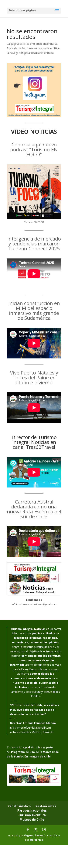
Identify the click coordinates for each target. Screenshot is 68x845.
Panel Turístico (19, 806)
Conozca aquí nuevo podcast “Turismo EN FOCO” (34, 149)
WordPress (36, 839)
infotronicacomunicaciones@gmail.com (34, 604)
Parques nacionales (32, 810)
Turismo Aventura (32, 815)
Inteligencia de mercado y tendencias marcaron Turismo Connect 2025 (34, 243)
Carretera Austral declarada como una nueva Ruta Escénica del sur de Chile (34, 509)
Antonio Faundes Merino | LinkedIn (31, 732)
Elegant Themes (33, 835)
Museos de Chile (32, 819)
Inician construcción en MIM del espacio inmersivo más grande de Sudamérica (34, 310)
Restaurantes (46, 806)
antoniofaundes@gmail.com (33, 727)
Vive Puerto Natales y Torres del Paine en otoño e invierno (34, 377)
